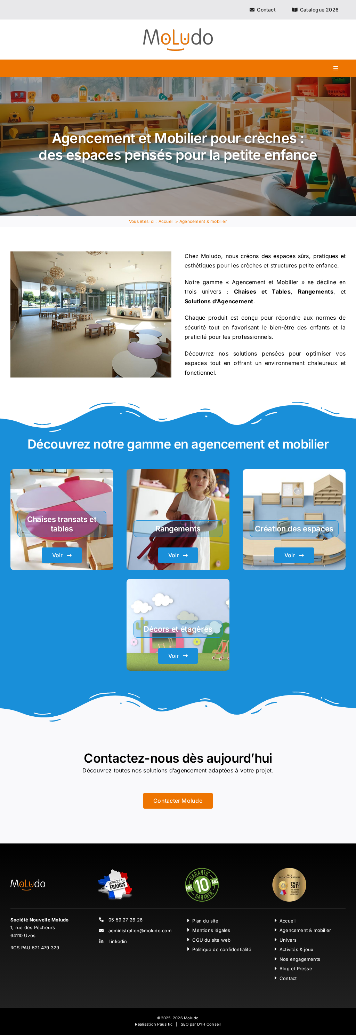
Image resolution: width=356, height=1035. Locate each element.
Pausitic (164, 1024)
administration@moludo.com (139, 930)
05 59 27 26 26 (125, 920)
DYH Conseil (209, 1024)
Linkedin (117, 941)
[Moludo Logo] (178, 31)
